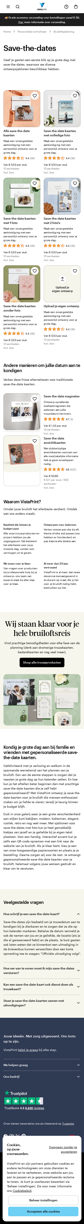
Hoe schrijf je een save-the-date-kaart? (31, 914)
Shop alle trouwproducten (42, 662)
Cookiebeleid (22, 1191)
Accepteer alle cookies (43, 1211)
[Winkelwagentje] (76, 6)
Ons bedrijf (11, 1076)
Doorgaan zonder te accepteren (63, 1149)
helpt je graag (28, 1050)
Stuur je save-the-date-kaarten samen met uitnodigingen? (33, 1003)
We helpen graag (15, 1065)
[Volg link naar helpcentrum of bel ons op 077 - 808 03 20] (66, 6)
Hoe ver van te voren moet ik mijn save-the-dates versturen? (38, 970)
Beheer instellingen (43, 1200)
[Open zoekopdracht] (17, 6)
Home (7, 31)
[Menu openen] (8, 7)
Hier (20, 22)
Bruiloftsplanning (64, 31)
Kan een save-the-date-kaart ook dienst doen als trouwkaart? (38, 987)
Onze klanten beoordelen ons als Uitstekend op (38, 1123)
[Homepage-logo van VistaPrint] (42, 6)
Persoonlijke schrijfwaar (32, 31)
